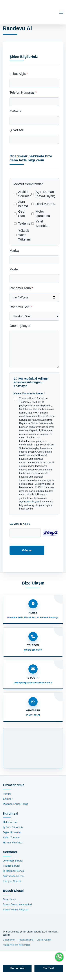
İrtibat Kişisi (19, 74)
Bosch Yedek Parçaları (16, 909)
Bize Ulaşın (9, 899)
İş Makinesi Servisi (13, 870)
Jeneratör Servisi (13, 860)
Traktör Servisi (11, 865)
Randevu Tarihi (21, 288)
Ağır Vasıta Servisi (13, 875)
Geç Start (21, 214)
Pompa (7, 793)
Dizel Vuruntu (45, 204)
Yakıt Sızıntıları (43, 224)
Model (14, 269)
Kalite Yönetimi (11, 837)
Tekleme (24, 223)
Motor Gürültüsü (43, 214)
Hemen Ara (17, 968)
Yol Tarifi (48, 968)
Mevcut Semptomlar (28, 184)
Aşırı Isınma (23, 204)
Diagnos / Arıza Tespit (15, 803)
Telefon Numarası (23, 92)
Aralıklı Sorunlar (24, 194)
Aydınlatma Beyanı (29, 501)
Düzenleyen (9, 940)
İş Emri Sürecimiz (13, 827)
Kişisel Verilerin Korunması (16, 945)
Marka (14, 250)
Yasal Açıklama (25, 940)
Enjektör (7, 798)
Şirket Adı (17, 130)
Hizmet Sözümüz (13, 842)
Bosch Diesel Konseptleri (17, 904)
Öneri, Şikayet (20, 326)
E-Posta (15, 111)
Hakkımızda (10, 822)
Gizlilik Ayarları (44, 940)
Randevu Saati (21, 307)
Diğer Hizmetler (12, 832)
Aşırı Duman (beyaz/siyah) (45, 194)
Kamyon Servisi (12, 881)
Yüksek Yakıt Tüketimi (24, 235)
